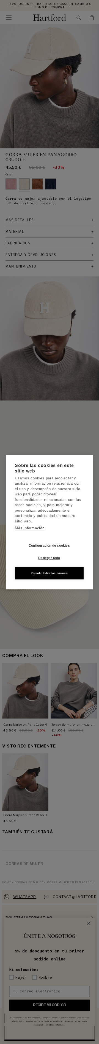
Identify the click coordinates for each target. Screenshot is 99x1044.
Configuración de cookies (49, 546)
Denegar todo (49, 558)
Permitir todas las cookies (49, 573)
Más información (30, 528)
